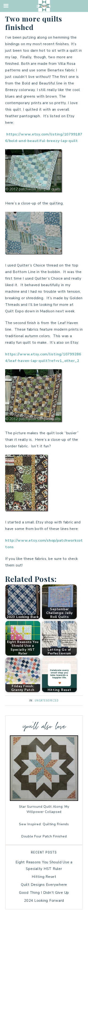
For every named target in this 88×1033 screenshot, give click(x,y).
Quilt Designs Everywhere (44, 884)
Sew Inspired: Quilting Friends (44, 824)
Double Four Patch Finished (44, 836)
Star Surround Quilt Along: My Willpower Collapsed (44, 809)
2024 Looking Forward (44, 900)
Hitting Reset (44, 876)
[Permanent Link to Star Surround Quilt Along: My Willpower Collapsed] (44, 799)
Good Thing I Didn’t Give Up (44, 892)
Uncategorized (47, 700)
